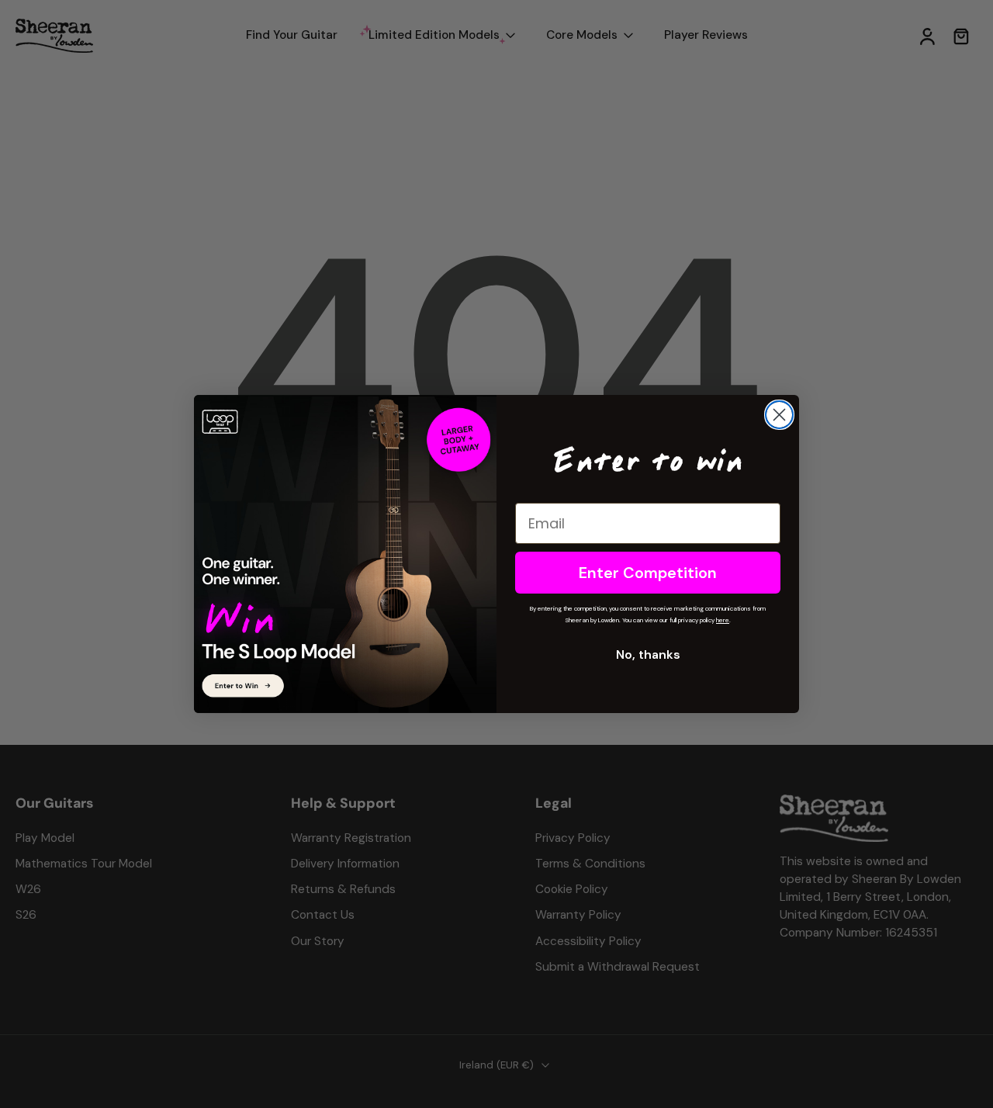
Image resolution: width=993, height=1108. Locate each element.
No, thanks (648, 654)
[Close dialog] (779, 414)
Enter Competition (648, 573)
